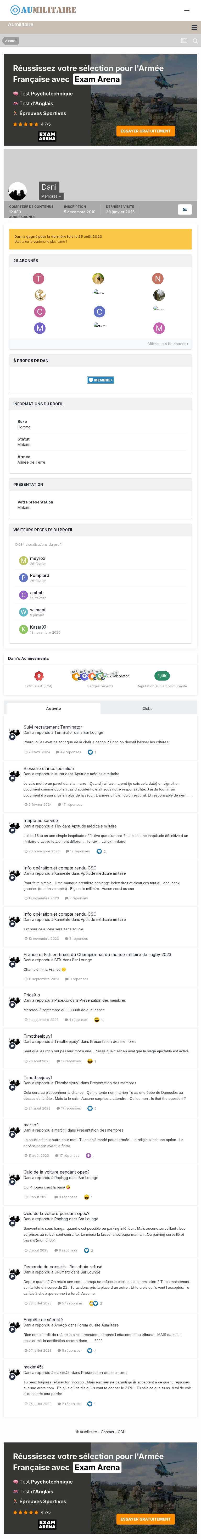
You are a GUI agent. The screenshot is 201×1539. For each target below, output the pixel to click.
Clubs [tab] (147, 708)
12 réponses (79, 851)
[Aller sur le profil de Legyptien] (159, 295)
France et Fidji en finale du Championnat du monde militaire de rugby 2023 (97, 954)
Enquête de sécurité (43, 1319)
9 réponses (67, 1197)
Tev (57, 826)
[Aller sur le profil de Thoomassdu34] (38, 278)
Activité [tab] (53, 708)
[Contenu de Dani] (185, 209)
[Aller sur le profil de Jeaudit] (40, 295)
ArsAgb (60, 1325)
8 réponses (78, 898)
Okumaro (62, 1272)
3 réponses (78, 979)
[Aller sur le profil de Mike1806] (159, 328)
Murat (59, 774)
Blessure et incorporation (49, 768)
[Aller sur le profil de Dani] (15, 730)
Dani (27, 732)
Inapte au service (41, 820)
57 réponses (72, 1303)
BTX (58, 960)
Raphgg (61, 1177)
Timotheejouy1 (38, 1036)
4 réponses (78, 1019)
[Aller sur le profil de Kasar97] (23, 629)
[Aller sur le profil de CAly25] (99, 311)
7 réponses (71, 1404)
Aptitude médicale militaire (97, 774)
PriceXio (32, 994)
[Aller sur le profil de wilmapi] (23, 612)
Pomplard (39, 575)
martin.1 (31, 1124)
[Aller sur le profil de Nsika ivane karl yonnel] (158, 278)
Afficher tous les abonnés (167, 344)
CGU (122, 1432)
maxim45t (33, 1367)
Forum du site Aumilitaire (98, 1325)
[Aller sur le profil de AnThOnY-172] (99, 328)
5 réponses (71, 1350)
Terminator (63, 732)
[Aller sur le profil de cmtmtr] (23, 595)
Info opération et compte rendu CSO (60, 868)
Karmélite (62, 873)
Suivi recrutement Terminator (53, 727)
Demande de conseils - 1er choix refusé (63, 1266)
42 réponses (70, 752)
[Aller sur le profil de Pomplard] (23, 577)
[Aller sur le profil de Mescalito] (98, 278)
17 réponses (71, 804)
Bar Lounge (93, 732)
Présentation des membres (103, 1000)
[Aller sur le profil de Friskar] (99, 295)
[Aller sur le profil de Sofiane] (159, 311)
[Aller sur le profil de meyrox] (23, 560)
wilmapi (37, 609)
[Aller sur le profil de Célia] (40, 311)
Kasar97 (38, 627)
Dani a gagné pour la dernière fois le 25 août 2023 (58, 236)
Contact (107, 1432)
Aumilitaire (21, 24)
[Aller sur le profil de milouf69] (40, 328)
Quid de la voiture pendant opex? (57, 1172)
